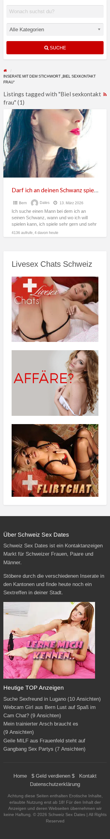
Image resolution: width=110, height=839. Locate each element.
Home (20, 776)
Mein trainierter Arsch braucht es (40, 724)
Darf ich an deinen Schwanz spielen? (58, 189)
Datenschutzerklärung (55, 784)
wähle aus (57, 16)
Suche (57, 47)
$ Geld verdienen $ (53, 776)
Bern (23, 203)
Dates (45, 203)
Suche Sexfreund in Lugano (34, 699)
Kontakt (88, 776)
